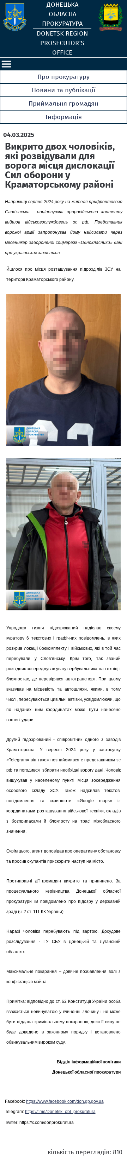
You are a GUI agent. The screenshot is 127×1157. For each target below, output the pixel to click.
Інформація (64, 117)
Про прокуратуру (63, 77)
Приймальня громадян (63, 103)
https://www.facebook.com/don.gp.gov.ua (65, 1101)
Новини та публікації (63, 90)
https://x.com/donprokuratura (46, 1122)
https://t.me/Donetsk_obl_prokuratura (60, 1111)
